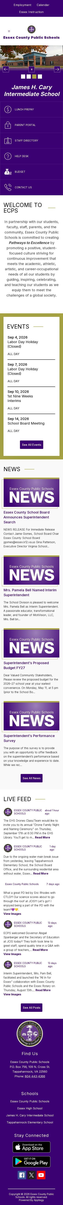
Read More (42, 837)
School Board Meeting (27, 423)
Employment (22, 5)
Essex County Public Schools (29, 1101)
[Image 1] (23, 76)
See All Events (31, 444)
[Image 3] (34, 76)
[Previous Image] (6, 69)
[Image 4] (40, 76)
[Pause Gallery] (32, 69)
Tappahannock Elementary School (30, 1122)
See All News (31, 778)
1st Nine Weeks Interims (20, 398)
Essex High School (29, 1108)
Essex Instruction (31, 12)
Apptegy (39, 1200)
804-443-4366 (35, 1076)
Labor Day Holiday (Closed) (23, 344)
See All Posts (31, 1007)
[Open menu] (9, 31)
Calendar (43, 5)
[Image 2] (29, 76)
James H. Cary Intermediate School (30, 1115)
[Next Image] (57, 69)
